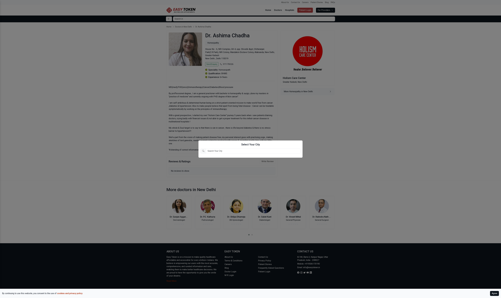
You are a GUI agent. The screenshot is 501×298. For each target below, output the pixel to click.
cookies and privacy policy (69, 293)
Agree (494, 293)
